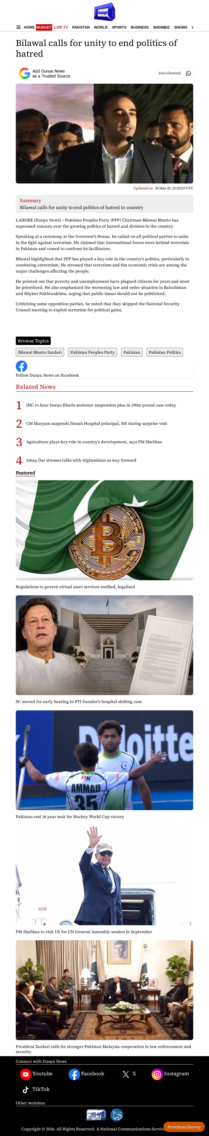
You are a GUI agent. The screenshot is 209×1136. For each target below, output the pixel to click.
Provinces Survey (184, 1127)
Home (29, 27)
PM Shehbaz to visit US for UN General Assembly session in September (84, 931)
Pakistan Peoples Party (92, 352)
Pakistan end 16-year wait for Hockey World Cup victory (70, 816)
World (101, 27)
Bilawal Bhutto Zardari (40, 352)
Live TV (61, 27)
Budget (43, 27)
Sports (119, 27)
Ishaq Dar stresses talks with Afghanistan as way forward (81, 460)
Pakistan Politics (165, 352)
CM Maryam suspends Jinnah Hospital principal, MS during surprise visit (96, 423)
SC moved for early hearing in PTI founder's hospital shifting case (79, 701)
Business (140, 27)
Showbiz (161, 27)
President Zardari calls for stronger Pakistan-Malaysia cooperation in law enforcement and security (103, 1049)
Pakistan (81, 27)
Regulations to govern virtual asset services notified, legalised (75, 586)
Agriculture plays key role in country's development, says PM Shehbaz (94, 441)
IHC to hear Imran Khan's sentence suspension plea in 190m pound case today (101, 405)
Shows (180, 27)
